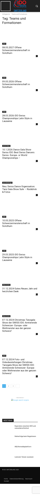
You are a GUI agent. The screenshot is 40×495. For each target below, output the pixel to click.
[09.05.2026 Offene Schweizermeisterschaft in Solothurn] (20, 70)
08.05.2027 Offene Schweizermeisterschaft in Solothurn (16, 50)
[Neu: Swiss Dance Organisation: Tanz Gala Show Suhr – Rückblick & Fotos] (20, 175)
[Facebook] (4, 474)
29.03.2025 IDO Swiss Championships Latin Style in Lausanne (17, 257)
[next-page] (18, 386)
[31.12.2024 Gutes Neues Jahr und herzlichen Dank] (20, 277)
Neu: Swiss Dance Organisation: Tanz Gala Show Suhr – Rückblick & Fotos (19, 189)
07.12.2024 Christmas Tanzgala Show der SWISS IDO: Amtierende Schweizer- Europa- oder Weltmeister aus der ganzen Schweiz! (19, 325)
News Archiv (6, 285)
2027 (4, 43)
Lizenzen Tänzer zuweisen (24, 457)
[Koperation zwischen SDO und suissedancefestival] (7, 428)
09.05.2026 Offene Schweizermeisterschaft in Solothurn (16, 84)
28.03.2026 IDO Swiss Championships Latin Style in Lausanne (17, 118)
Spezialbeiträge (7, 182)
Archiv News (6, 146)
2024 (4, 355)
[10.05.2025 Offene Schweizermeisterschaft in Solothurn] (20, 209)
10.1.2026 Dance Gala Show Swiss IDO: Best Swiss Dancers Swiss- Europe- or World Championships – (18, 153)
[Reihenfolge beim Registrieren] (7, 439)
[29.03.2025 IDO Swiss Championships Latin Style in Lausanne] (20, 243)
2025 (4, 216)
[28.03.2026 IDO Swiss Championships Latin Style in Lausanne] (20, 104)
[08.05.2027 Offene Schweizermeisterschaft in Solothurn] (20, 36)
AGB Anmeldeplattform (23, 447)
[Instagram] (9, 474)
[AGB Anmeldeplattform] (7, 449)
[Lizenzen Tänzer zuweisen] (7, 459)
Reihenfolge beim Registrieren (25, 436)
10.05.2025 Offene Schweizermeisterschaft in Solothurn (16, 223)
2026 (4, 78)
